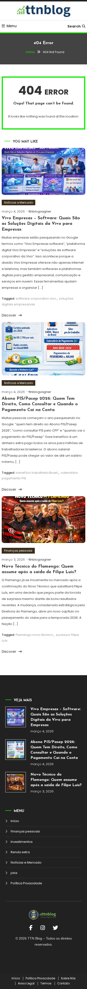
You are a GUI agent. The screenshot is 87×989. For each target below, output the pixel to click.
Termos (45, 983)
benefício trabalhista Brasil (37, 472)
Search (74, 26)
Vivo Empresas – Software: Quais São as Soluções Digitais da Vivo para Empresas (41, 224)
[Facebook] (31, 928)
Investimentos (22, 841)
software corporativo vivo (36, 298)
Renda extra (20, 852)
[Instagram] (42, 928)
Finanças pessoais (18, 551)
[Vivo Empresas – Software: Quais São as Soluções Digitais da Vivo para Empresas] (15, 717)
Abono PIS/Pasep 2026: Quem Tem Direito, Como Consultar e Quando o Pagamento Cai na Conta (40, 404)
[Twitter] (55, 928)
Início (15, 821)
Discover (9, 315)
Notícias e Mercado (18, 202)
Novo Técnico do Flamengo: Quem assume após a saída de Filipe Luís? (56, 780)
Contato (63, 983)
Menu (12, 25)
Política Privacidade (26, 883)
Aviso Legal (26, 983)
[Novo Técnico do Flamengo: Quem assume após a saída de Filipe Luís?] (15, 782)
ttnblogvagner (40, 211)
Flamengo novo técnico (34, 634)
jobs (14, 873)
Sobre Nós (68, 978)
